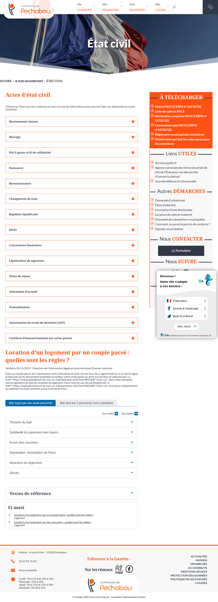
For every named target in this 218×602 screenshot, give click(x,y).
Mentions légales (194, 571)
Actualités (199, 556)
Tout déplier (127, 413)
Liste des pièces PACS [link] (169, 111)
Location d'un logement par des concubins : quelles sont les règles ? (53, 522)
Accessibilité (197, 567)
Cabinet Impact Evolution (134, 597)
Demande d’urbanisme (170, 200)
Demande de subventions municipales (180, 219)
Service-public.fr (166, 163)
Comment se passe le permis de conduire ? (182, 224)
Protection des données (189, 575)
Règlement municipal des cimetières (179, 134)
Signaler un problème (169, 229)
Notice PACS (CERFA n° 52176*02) (178, 106)
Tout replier (108, 413)
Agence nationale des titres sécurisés (179, 167)
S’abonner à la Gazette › (109, 559)
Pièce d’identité (165, 205)
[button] (71, 422)
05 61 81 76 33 (27, 561)
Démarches (198, 563)
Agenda (201, 560)
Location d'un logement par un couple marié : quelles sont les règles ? (54, 514)
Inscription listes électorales (173, 210)
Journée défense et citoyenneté (175, 181)
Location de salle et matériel (173, 214)
